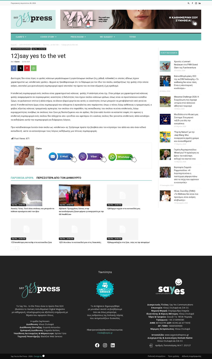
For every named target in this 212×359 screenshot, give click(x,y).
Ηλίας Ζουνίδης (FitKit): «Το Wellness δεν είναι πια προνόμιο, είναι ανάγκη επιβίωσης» (186, 195)
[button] (188, 3)
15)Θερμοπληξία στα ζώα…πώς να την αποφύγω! (128, 242)
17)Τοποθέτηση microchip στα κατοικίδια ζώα (31, 242)
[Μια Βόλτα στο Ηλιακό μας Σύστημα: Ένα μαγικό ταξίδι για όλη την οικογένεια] (163, 120)
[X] (20, 68)
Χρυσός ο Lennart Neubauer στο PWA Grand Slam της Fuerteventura (186, 64)
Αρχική (14, 44)
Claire (16, 62)
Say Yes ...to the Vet (51, 44)
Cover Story (47, 36)
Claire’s (20, 36)
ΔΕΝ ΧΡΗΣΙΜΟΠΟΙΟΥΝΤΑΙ (29, 44)
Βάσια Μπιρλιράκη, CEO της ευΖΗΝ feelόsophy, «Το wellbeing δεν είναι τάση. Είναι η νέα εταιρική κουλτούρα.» (186, 82)
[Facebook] (192, 3)
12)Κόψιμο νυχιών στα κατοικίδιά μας (123, 208)
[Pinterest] (27, 68)
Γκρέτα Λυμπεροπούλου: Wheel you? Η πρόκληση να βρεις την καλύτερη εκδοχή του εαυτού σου (186, 154)
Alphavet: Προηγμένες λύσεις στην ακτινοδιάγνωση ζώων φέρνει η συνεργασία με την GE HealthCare (81, 211)
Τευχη (132, 36)
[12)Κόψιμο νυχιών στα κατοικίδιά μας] (129, 195)
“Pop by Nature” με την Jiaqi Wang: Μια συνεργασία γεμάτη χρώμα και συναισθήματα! (186, 136)
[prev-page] (12, 248)
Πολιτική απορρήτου (156, 356)
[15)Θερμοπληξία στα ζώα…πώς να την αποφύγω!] (129, 229)
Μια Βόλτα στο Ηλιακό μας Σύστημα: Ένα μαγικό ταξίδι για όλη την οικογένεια (186, 119)
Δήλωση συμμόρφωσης (191, 356)
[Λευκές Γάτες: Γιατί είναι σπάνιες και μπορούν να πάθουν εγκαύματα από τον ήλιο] (33, 195)
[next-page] (17, 248)
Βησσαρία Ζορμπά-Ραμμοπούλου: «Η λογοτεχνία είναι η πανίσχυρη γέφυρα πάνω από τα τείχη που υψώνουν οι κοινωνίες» (186, 175)
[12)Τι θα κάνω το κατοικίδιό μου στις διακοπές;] (81, 229)
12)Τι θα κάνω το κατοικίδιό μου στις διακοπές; (80, 242)
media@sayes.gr (105, 333)
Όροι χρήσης (173, 356)
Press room (77, 36)
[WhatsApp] (33, 68)
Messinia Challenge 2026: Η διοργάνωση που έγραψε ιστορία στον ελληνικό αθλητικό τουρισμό (186, 101)
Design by (38, 356)
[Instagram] (196, 3)
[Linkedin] (199, 3)
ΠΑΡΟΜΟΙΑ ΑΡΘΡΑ (22, 177)
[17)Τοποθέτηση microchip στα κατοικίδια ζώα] (33, 229)
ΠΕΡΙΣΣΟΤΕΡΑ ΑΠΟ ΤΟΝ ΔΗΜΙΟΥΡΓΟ (58, 177)
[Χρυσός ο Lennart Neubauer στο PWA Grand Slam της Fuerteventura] (163, 67)
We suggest (106, 36)
